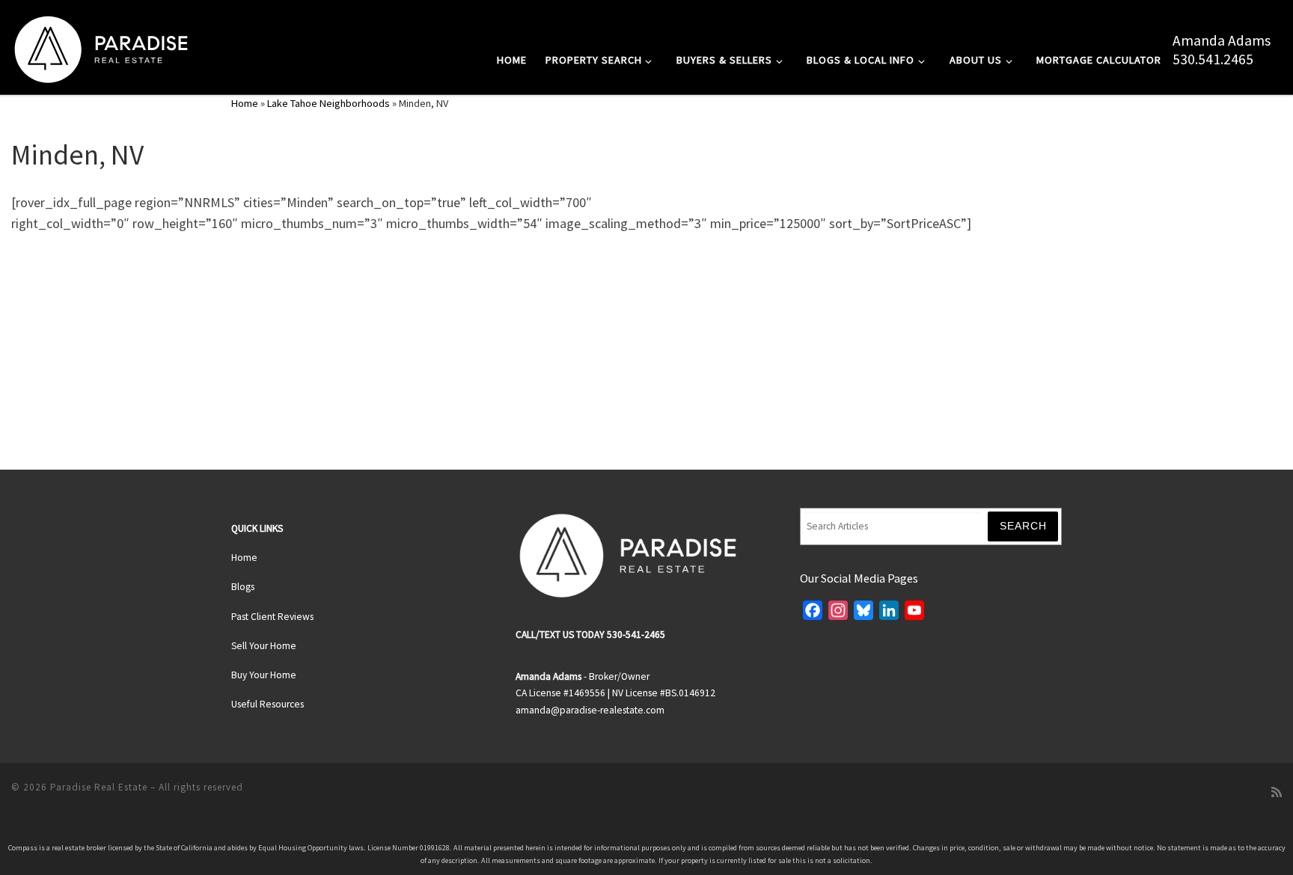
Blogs (242, 586)
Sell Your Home (263, 645)
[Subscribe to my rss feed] (1276, 792)
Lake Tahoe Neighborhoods (328, 103)
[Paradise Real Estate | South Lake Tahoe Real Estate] (101, 46)
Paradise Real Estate (98, 787)
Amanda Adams (1222, 40)
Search (1023, 526)
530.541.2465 (1213, 59)
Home (244, 103)
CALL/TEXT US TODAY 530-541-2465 (590, 634)
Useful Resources (267, 704)
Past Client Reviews (272, 616)
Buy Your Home (263, 675)
